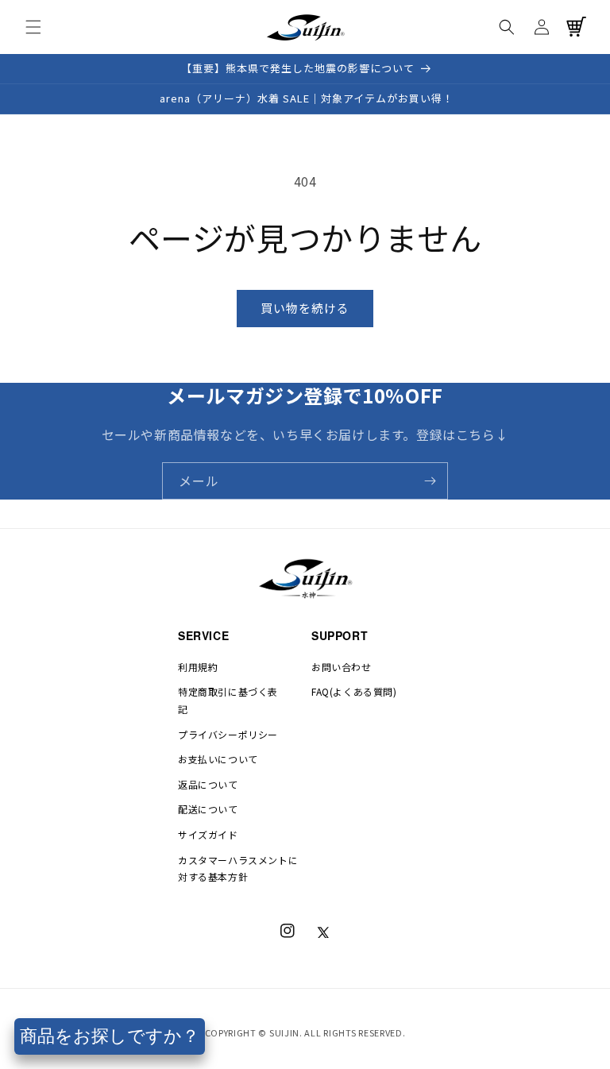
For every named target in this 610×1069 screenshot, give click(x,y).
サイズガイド (208, 834)
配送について (208, 809)
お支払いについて (218, 759)
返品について (208, 784)
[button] (33, 27)
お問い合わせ (341, 666)
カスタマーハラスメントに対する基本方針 (238, 868)
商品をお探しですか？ (109, 1036)
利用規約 (198, 666)
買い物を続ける (305, 307)
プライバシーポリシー (228, 734)
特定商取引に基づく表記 (228, 700)
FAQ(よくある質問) (354, 691)
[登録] (429, 481)
